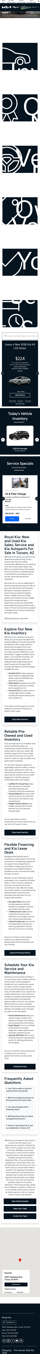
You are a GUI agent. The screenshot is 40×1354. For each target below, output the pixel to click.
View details (20, 395)
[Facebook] (4, 1341)
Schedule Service (19, 470)
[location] (38, 1)
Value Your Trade (20, 1209)
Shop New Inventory (20, 719)
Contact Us (10, 1322)
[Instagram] (8, 1341)
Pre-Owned (19, 1350)
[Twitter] (13, 1341)
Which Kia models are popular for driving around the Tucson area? (20, 1099)
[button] (20, 1260)
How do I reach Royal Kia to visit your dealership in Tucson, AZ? (19, 1127)
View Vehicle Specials (20, 1201)
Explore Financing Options (20, 953)
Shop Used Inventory (20, 832)
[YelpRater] (21, 1341)
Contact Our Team (20, 1216)
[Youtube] (17, 1341)
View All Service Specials (19, 467)
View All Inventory (19, 422)
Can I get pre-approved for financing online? (17, 1108)
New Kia (30, 1350)
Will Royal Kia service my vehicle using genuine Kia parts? (19, 1117)
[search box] (20, 335)
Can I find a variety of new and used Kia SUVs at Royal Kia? (18, 1090)
